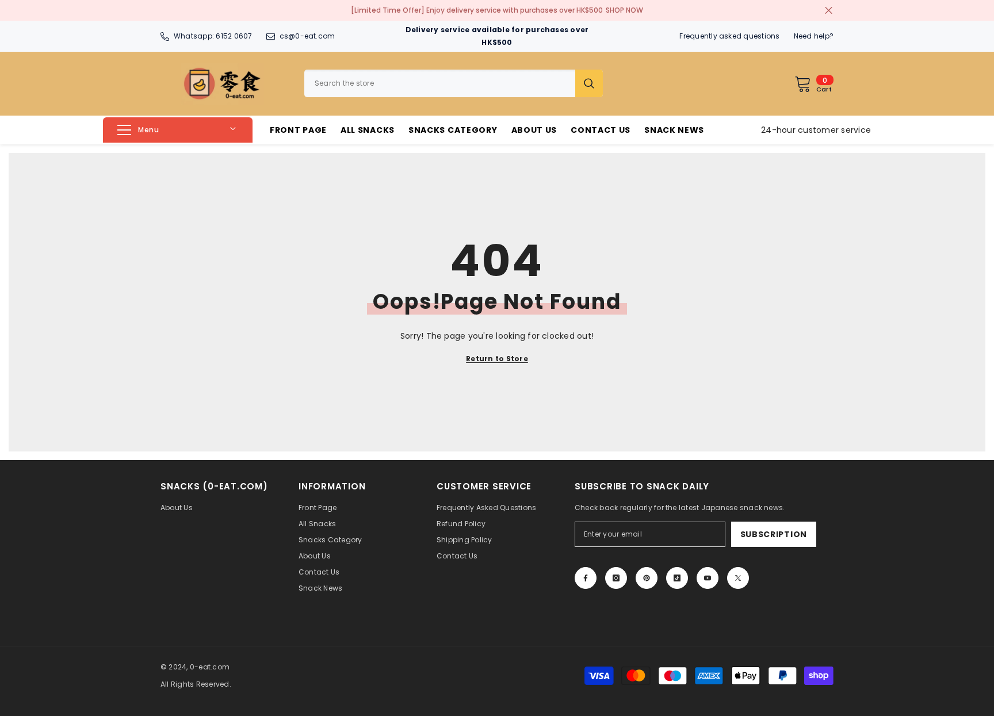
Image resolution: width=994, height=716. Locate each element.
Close (829, 11)
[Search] (453, 83)
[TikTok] (677, 578)
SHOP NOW (624, 10)
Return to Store (497, 358)
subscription (773, 534)
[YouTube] (707, 578)
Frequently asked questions (729, 36)
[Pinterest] (646, 578)
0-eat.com (210, 667)
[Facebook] (586, 578)
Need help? (814, 36)
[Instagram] (616, 578)
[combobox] (439, 83)
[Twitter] (738, 578)
